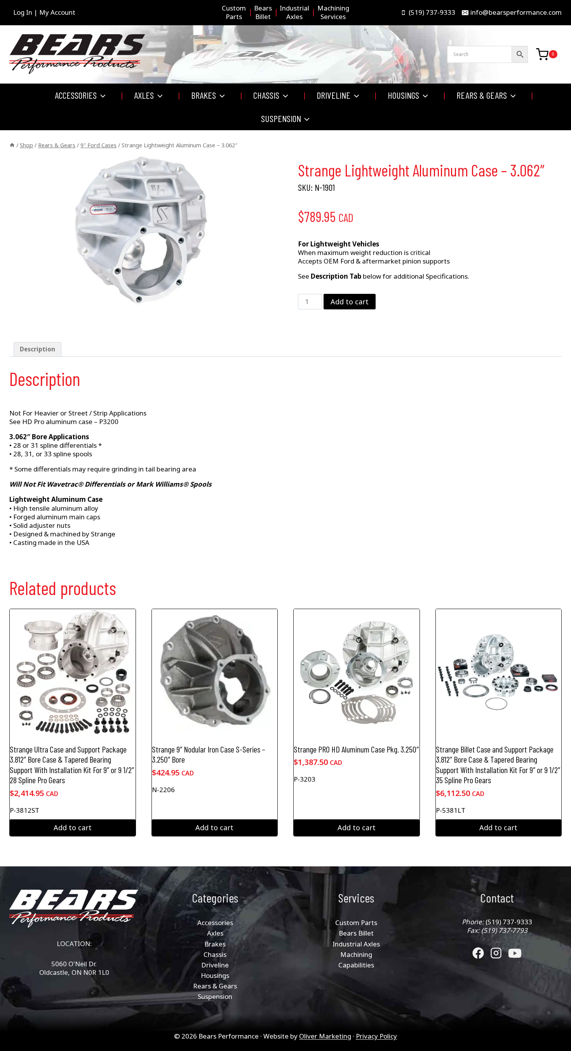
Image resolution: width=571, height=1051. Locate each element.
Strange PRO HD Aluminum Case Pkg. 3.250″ (356, 749)
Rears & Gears (215, 985)
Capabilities (356, 964)
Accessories (215, 922)
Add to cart (350, 301)
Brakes (215, 943)
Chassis (215, 954)
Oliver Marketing (325, 1036)
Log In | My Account (44, 12)
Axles (215, 933)
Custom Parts (356, 922)
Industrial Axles (356, 943)
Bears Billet (356, 933)
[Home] (12, 145)
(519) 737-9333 (509, 921)
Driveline (215, 964)
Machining (356, 954)
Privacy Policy (376, 1036)
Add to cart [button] (73, 827)
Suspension (215, 996)
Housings (215, 975)
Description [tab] (37, 349)
